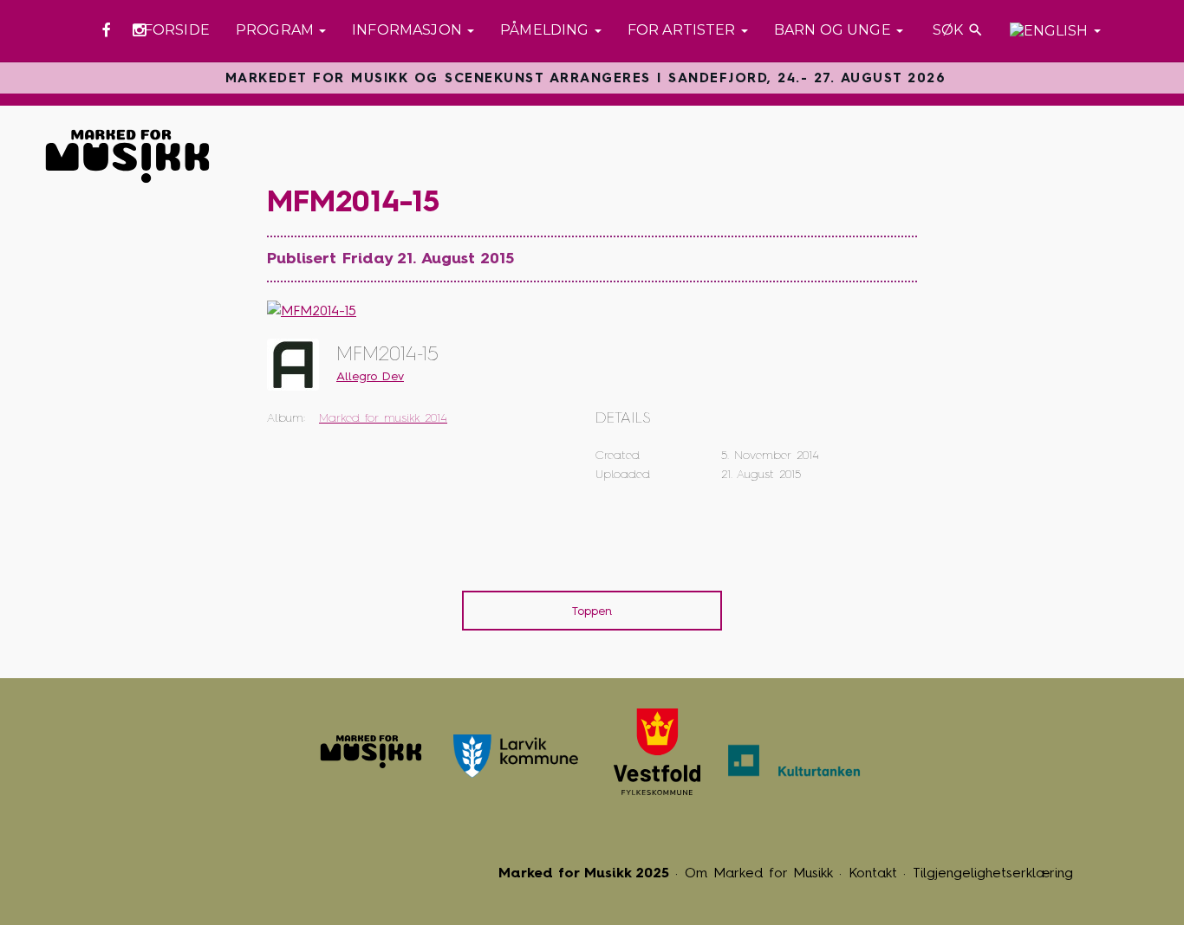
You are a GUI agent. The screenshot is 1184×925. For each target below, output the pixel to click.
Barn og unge (834, 30)
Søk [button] (956, 30)
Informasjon (408, 30)
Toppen (592, 611)
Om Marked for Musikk (759, 872)
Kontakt (873, 872)
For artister (683, 30)
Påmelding (546, 30)
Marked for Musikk (371, 752)
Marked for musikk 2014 (383, 418)
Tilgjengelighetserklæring (993, 872)
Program (276, 30)
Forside (177, 30)
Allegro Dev (370, 376)
